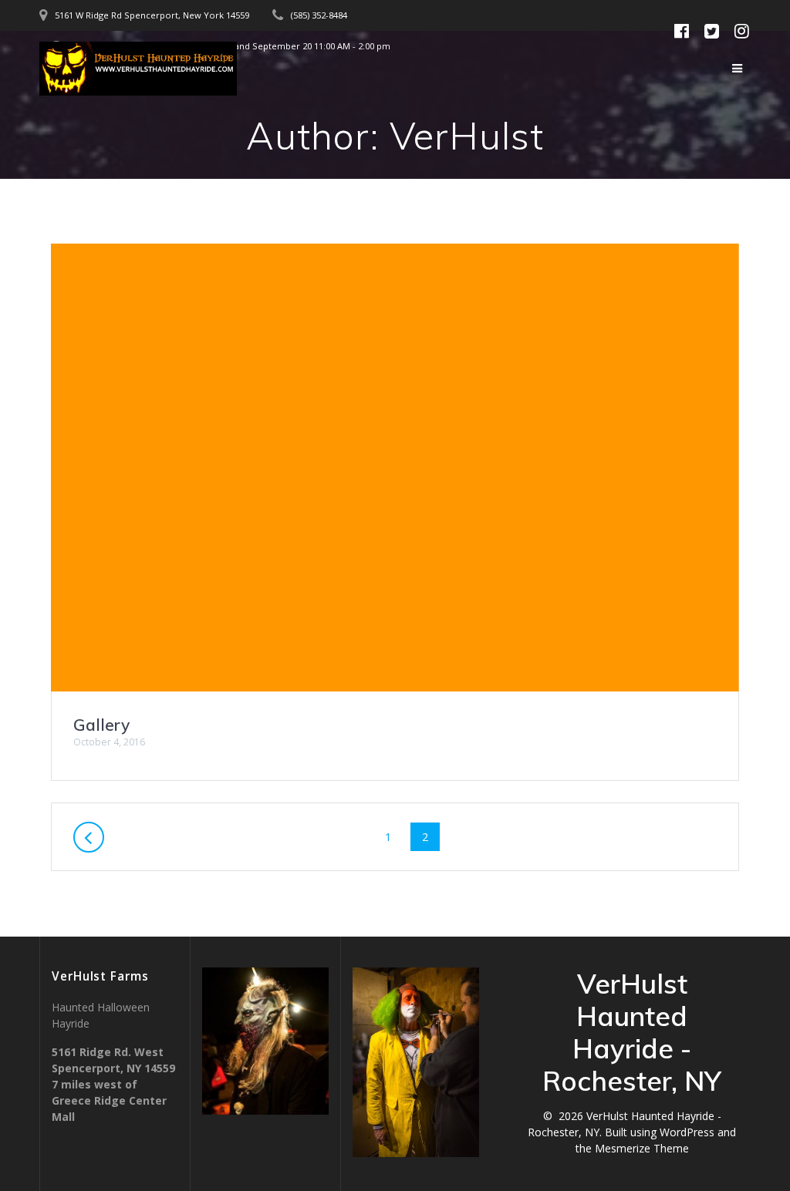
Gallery (101, 725)
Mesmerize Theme (642, 1148)
